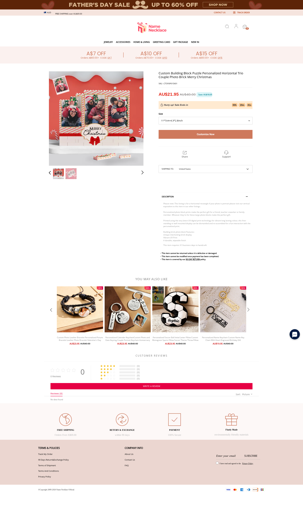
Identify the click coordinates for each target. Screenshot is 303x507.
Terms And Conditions (48, 471)
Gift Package (180, 41)
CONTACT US (220, 12)
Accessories (123, 41)
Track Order (243, 12)
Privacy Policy (44, 476)
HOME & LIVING (141, 41)
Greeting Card (161, 41)
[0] (245, 27)
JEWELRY (108, 41)
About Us (129, 454)
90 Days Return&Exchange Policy (53, 459)
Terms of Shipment (47, 465)
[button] (56, 118)
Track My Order (45, 454)
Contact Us (130, 459)
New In (195, 41)
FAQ (127, 465)
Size (161, 113)
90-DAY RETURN (193, 259)
